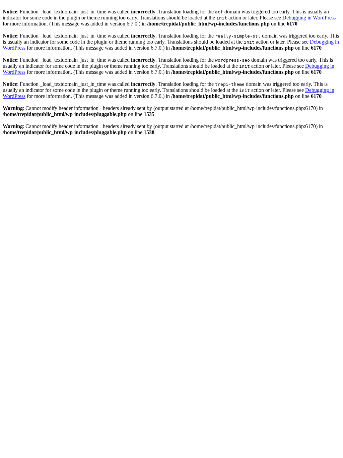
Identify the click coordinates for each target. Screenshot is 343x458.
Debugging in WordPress (309, 17)
